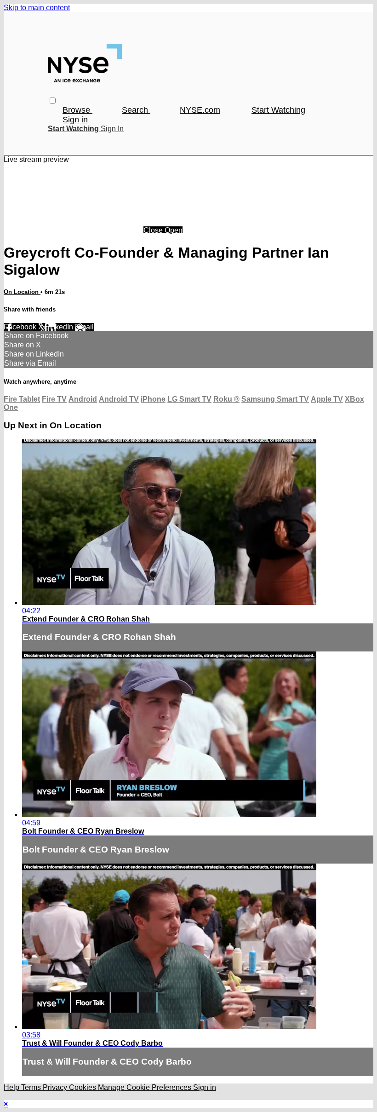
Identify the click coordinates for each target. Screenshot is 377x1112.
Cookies (83, 1087)
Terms (32, 1087)
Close (154, 230)
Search (136, 110)
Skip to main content (37, 8)
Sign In (112, 129)
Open (174, 230)
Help (12, 1087)
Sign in (75, 119)
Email (84, 327)
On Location (22, 291)
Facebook (21, 327)
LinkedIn (60, 327)
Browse (77, 110)
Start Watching (278, 110)
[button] (53, 101)
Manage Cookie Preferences (145, 1087)
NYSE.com (200, 110)
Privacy (56, 1087)
